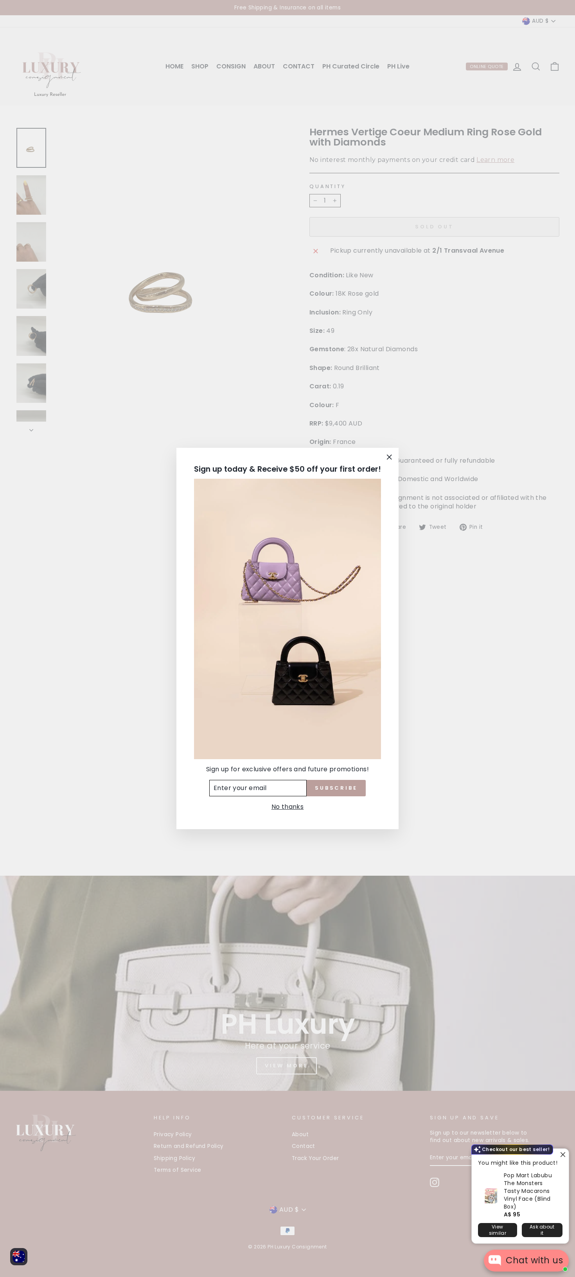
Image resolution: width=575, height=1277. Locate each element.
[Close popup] (561, 1155)
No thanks (287, 806)
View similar (497, 1229)
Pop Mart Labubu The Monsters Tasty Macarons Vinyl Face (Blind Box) (528, 1191)
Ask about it (542, 1229)
